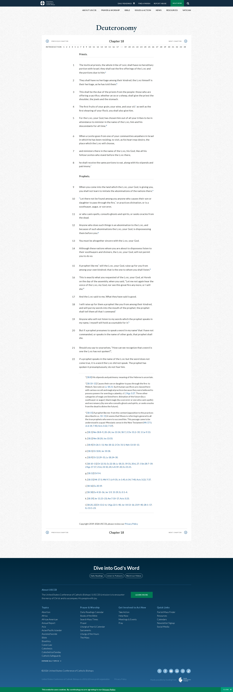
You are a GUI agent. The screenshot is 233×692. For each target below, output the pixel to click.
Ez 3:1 (122, 492)
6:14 (128, 479)
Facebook (165, 671)
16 (113, 47)
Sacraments (85, 630)
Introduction (54, 47)
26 (153, 47)
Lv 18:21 (109, 386)
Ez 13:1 (88, 508)
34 (185, 47)
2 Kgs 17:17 (90, 467)
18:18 (90, 492)
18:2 (90, 438)
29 (165, 47)
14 (106, 47)
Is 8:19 (115, 467)
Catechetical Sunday (51, 652)
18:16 (90, 485)
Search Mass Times (89, 619)
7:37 (110, 425)
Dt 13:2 (100, 504)
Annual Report (48, 623)
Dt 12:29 (97, 457)
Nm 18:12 (109, 444)
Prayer (83, 623)
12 (98, 47)
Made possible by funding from (163, 680)
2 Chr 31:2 (131, 432)
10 (90, 47)
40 (119, 504)
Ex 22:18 (111, 463)
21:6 (99, 467)
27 (157, 47)
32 (177, 47)
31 (173, 47)
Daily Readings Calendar (135, 3)
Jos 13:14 (115, 432)
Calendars (162, 619)
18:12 (90, 473)
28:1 (146, 504)
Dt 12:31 (101, 463)
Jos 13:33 (107, 438)
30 (169, 47)
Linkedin (177, 671)
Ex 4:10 (97, 492)
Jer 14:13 (126, 504)
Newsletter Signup (166, 623)
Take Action (124, 612)
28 (161, 47)
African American (50, 619)
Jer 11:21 (98, 498)
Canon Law (47, 644)
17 (117, 47)
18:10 (89, 383)
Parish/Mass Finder (166, 612)
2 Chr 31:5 (120, 444)
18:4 (90, 444)
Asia (44, 626)
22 (137, 47)
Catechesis (47, 648)
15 (109, 47)
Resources (162, 615)
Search (188, 3)
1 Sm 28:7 (144, 463)
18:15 (89, 412)
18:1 (90, 432)
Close (226, 689)
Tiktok (188, 671)
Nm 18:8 (97, 432)
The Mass (84, 637)
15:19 (115, 492)
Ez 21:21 (127, 467)
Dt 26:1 (96, 444)
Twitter (159, 671)
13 (102, 47)
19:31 (127, 463)
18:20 (90, 504)
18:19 (90, 498)
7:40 (95, 425)
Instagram (183, 671)
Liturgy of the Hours (89, 634)
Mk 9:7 (106, 479)
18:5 (90, 451)
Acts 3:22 (102, 425)
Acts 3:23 (124, 498)
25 (149, 47)
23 (141, 47)
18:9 (90, 457)
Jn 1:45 (121, 479)
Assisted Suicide (49, 634)
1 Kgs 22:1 (112, 504)
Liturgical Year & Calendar (92, 626)
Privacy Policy (131, 523)
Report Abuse (160, 3)
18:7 (123, 432)
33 (181, 47)
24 (145, 47)
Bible (44, 637)
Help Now (177, 3)
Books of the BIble (88, 615)
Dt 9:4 (97, 473)
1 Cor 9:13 (145, 432)
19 (125, 47)
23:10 (105, 467)
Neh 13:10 (131, 444)
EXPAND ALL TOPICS (50, 661)
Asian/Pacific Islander (52, 630)
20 (129, 47)
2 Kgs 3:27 (130, 393)
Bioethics (46, 641)
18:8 (89, 377)
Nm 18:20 (97, 438)
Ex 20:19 (98, 485)
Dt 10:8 (96, 451)
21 (133, 47)
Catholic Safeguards (51, 655)
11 (94, 47)
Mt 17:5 (147, 422)
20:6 (133, 463)
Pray (121, 623)
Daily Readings (125, 3)
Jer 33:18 (105, 451)
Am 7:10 (111, 498)
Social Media (163, 626)
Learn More (141, 595)
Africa (44, 615)
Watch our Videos (133, 576)
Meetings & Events (128, 619)
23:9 (137, 504)
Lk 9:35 (113, 479)
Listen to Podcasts (115, 576)
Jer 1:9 (108, 492)
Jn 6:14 (88, 425)
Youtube (171, 671)
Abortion (46, 612)
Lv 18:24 (110, 457)
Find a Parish (144, 3)
